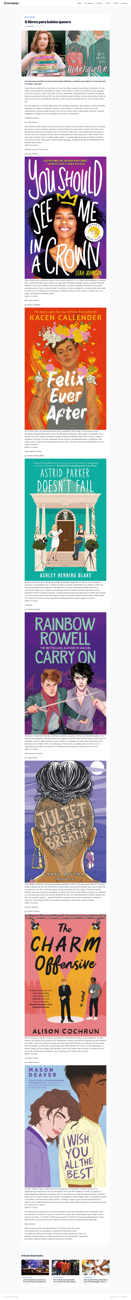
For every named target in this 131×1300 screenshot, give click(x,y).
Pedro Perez (30, 26)
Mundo (116, 3)
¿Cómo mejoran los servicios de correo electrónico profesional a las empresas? (34, 1282)
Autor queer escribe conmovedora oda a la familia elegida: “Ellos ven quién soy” (96, 1282)
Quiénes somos (115, 1296)
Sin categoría (88, 3)
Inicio (79, 3)
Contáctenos (124, 1296)
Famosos (125, 3)
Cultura (108, 3)
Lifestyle (99, 3)
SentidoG (16, 1296)
